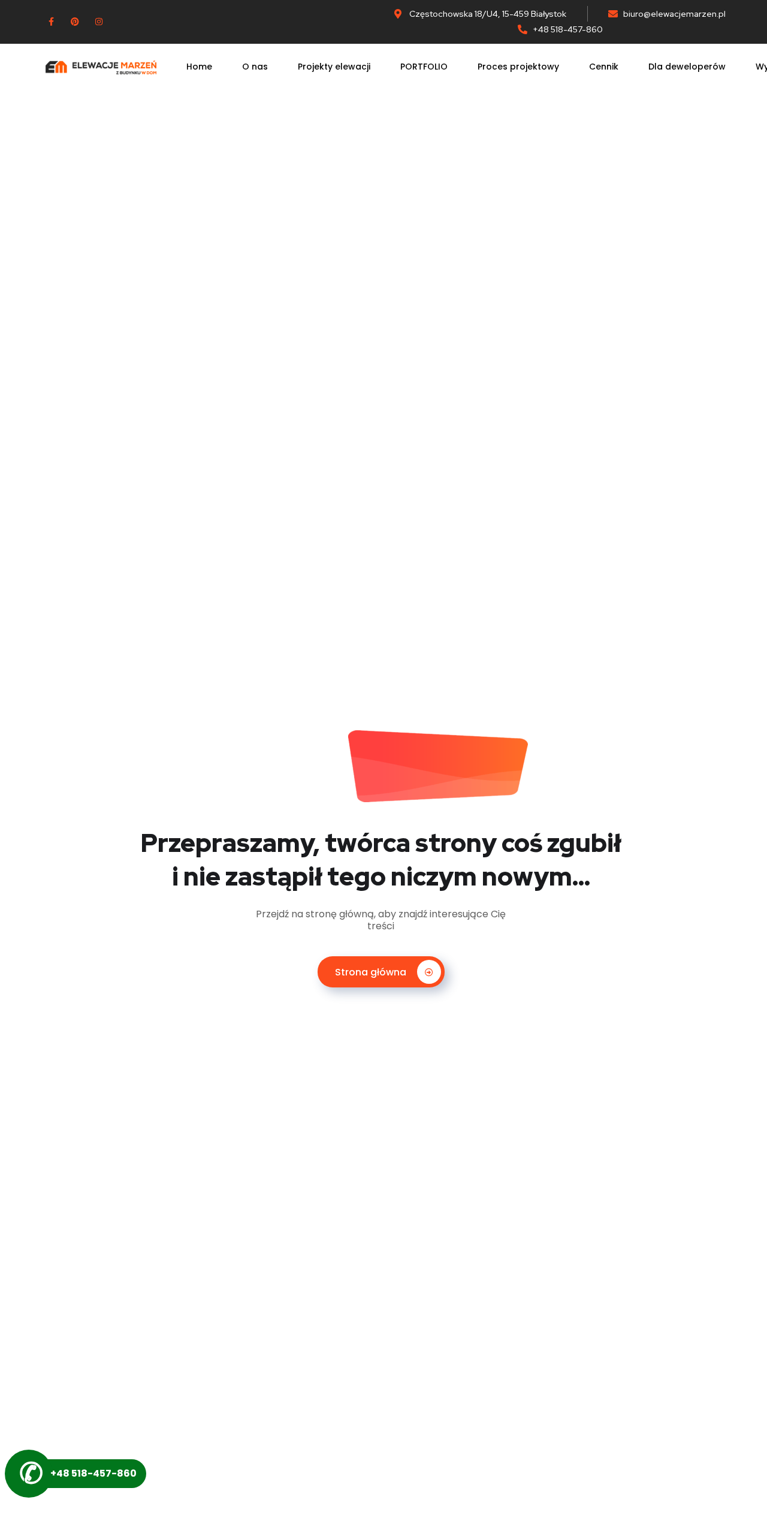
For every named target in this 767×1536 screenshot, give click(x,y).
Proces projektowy (518, 67)
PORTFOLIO (424, 67)
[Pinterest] (75, 21)
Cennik (603, 67)
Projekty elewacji (334, 67)
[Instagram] (98, 21)
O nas (255, 67)
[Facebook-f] (51, 21)
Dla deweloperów (687, 67)
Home (199, 67)
